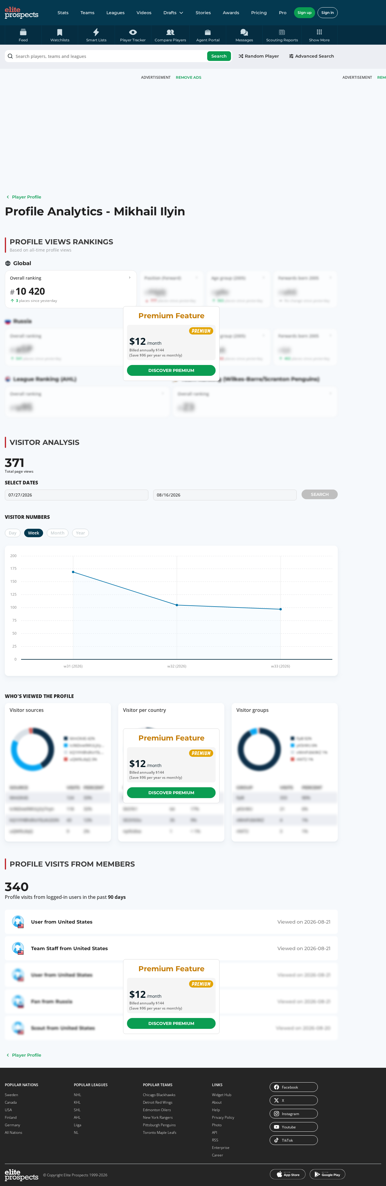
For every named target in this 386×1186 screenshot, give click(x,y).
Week (33, 533)
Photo (217, 1124)
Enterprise (220, 1147)
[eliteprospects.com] (21, 13)
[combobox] (118, 56)
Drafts (169, 12)
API (214, 1132)
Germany (12, 1124)
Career (217, 1155)
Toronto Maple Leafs (159, 1132)
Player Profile (26, 197)
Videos (144, 12)
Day (13, 533)
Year (80, 533)
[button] (319, 35)
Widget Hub (221, 1094)
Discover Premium (171, 370)
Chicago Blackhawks (159, 1094)
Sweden (11, 1094)
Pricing (259, 12)
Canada (11, 1102)
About (217, 1102)
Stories (203, 12)
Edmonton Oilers (157, 1109)
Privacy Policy (223, 1117)
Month (58, 533)
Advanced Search (314, 56)
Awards (231, 12)
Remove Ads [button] (188, 77)
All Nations (13, 1132)
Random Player (262, 56)
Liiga (77, 1124)
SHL (77, 1109)
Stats (63, 12)
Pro (282, 12)
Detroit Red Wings (157, 1102)
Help (216, 1109)
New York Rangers (158, 1117)
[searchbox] (118, 56)
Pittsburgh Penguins (159, 1124)
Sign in (327, 12)
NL (76, 1132)
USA (8, 1109)
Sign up (305, 12)
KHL (77, 1102)
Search (219, 56)
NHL (77, 1094)
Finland (11, 1117)
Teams (87, 12)
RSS (215, 1140)
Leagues (115, 12)
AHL (77, 1117)
